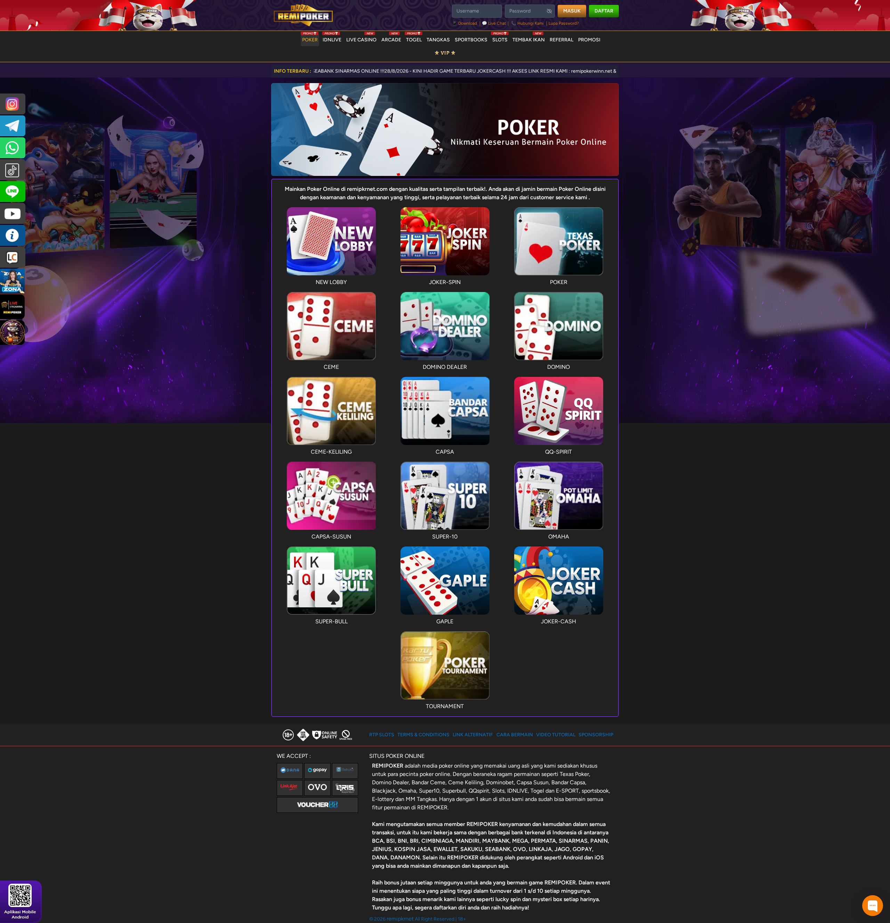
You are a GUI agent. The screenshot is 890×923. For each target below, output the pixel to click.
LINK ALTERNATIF (473, 735)
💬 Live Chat (494, 23)
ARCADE (391, 38)
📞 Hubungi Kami (527, 23)
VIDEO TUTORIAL (555, 735)
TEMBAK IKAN (528, 38)
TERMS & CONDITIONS (423, 735)
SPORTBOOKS (471, 40)
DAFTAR (603, 11)
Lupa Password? (564, 23)
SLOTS (500, 38)
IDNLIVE (332, 38)
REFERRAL (561, 40)
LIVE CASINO (361, 38)
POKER (310, 38)
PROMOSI (589, 40)
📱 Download (465, 23)
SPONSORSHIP (595, 735)
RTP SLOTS (381, 735)
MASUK (572, 11)
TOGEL (414, 38)
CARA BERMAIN (514, 735)
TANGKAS (438, 40)
